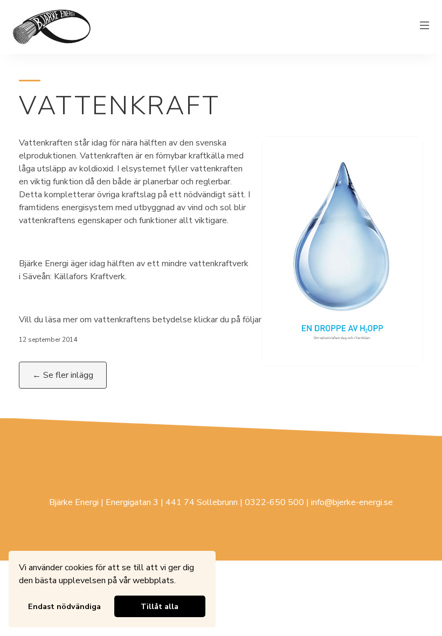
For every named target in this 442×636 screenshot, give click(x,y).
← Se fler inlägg (62, 375)
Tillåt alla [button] (159, 606)
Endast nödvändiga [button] (64, 606)
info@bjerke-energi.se (352, 502)
